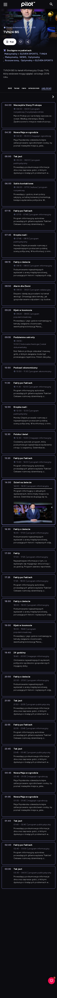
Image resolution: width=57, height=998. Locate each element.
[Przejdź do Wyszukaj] (51, 4)
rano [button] (24, 88)
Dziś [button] (10, 88)
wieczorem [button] (33, 88)
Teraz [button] (17, 88)
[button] (53, 97)
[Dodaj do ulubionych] (20, 42)
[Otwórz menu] (5, 4)
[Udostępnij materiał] (28, 42)
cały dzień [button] (46, 88)
